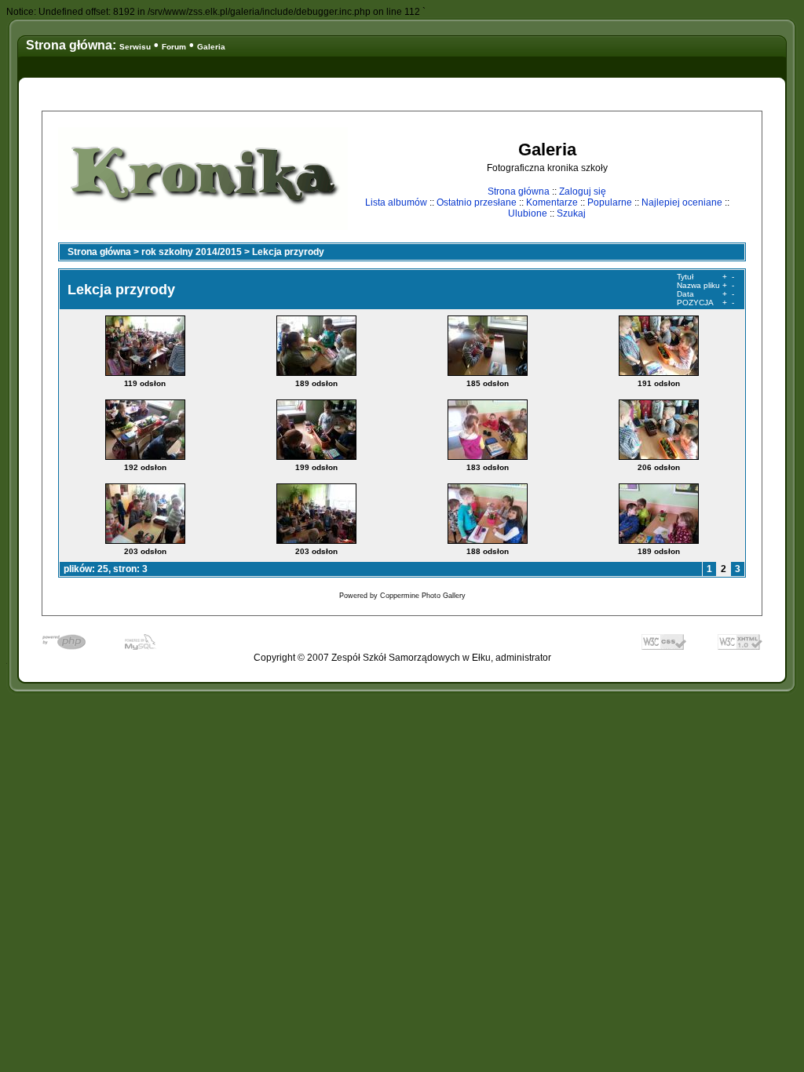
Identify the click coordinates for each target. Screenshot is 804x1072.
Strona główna (519, 191)
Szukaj (571, 213)
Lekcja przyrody (288, 251)
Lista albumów (396, 202)
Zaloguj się (582, 191)
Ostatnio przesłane (477, 202)
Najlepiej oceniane (681, 202)
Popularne (609, 202)
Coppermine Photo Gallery (423, 596)
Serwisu (135, 46)
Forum (174, 46)
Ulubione (527, 213)
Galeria (211, 46)
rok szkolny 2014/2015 (191, 251)
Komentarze (552, 202)
